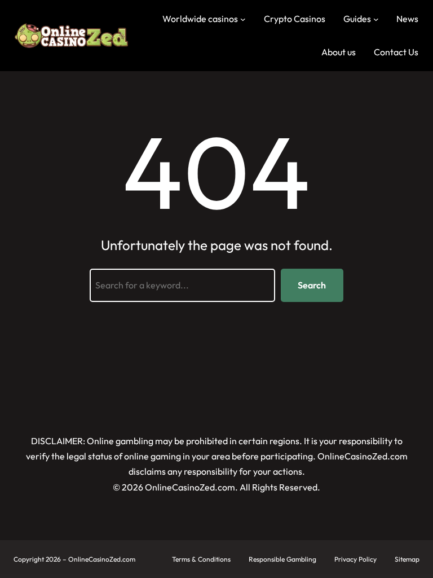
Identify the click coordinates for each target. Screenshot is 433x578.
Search (312, 285)
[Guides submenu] (376, 19)
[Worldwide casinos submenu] (243, 19)
